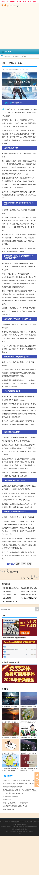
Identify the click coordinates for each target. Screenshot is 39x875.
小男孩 (19, 833)
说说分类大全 (11, 2)
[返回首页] (36, 774)
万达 (6, 102)
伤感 (24, 2)
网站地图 (17, 824)
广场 (10, 102)
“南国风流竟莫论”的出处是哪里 (29, 595)
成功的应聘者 (7, 591)
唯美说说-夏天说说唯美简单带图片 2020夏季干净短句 (11, 588)
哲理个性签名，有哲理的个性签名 (29, 591)
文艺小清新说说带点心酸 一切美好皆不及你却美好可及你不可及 (20, 783)
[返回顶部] (36, 784)
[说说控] (19, 5)
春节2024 (8, 56)
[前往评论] (36, 779)
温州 (4, 109)
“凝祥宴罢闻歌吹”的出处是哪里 (12, 787)
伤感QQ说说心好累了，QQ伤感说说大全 (15, 803)
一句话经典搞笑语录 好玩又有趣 (13, 793)
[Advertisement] (19, 28)
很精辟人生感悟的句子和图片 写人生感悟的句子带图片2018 (20, 790)
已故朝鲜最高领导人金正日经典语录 (29, 588)
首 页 (3, 2)
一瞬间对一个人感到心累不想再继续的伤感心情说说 (19, 780)
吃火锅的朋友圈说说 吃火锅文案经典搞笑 (11, 601)
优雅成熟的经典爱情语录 (10, 796)
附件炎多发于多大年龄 (11, 572)
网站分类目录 (28, 822)
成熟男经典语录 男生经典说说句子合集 (15, 806)
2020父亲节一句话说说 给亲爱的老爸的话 (11, 595)
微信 (34, 2)
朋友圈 (19, 2)
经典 (29, 2)
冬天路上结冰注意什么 (28, 578)
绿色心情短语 (7, 598)
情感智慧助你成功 (8, 800)
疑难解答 (23, 824)
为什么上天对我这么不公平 (29, 598)
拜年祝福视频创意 (8, 809)
